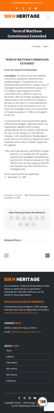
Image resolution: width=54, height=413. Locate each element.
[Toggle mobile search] (48, 18)
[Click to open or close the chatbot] (42, 401)
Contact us (11, 380)
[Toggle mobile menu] (48, 15)
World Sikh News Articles (39, 195)
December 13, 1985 (17, 177)
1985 (26, 195)
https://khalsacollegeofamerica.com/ (21, 312)
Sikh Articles (11, 368)
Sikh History (11, 374)
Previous (36, 46)
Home (9, 350)
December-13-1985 (12, 198)
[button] (6, 255)
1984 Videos (11, 362)
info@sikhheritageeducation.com (27, 2)
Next (45, 46)
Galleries (10, 356)
